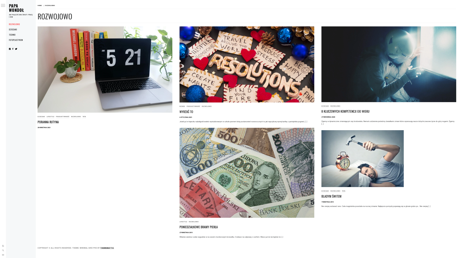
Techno (12, 34)
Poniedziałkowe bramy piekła (199, 227)
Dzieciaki (13, 29)
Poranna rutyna (48, 122)
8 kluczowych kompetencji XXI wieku (345, 111)
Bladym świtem (331, 196)
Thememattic (107, 248)
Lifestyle (50, 116)
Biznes (182, 106)
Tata (84, 116)
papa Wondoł (16, 8)
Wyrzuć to (186, 111)
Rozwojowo (14, 24)
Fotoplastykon (16, 40)
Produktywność (62, 116)
